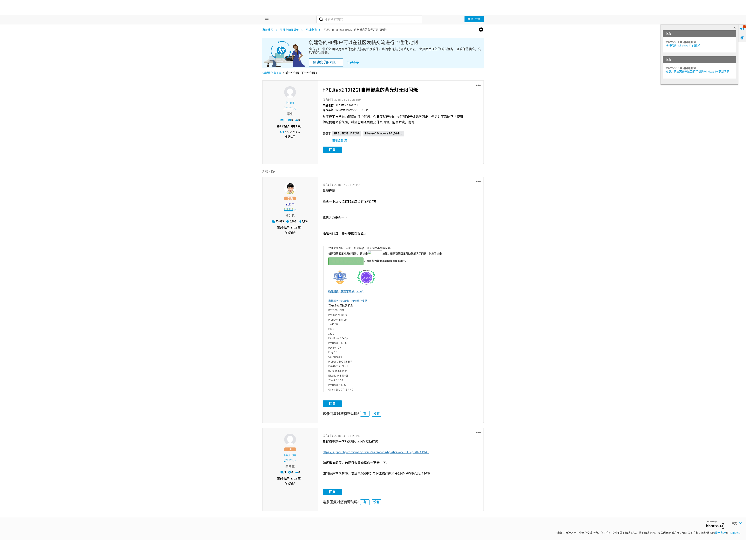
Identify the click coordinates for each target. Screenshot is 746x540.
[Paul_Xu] (290, 439)
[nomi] (290, 92)
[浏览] (265, 19)
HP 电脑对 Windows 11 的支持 (683, 45)
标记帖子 (290, 136)
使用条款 (720, 533)
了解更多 (353, 62)
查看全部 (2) (339, 140)
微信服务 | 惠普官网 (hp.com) (345, 291)
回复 (332, 150)
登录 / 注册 (474, 19)
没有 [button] (376, 414)
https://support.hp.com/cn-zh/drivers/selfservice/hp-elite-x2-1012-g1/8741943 (376, 452)
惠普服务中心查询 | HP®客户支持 (347, 300)
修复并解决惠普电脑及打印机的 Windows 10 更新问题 (697, 71)
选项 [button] (481, 30)
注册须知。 (735, 533)
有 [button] (364, 414)
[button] (478, 85)
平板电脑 (311, 29)
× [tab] (734, 27)
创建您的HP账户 (326, 62)
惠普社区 (267, 29)
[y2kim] (290, 188)
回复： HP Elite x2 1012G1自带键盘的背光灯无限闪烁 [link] (355, 29)
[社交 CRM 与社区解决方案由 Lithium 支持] (715, 525)
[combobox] (369, 19)
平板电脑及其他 (289, 29)
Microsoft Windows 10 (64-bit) (383, 133)
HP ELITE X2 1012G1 (347, 133)
